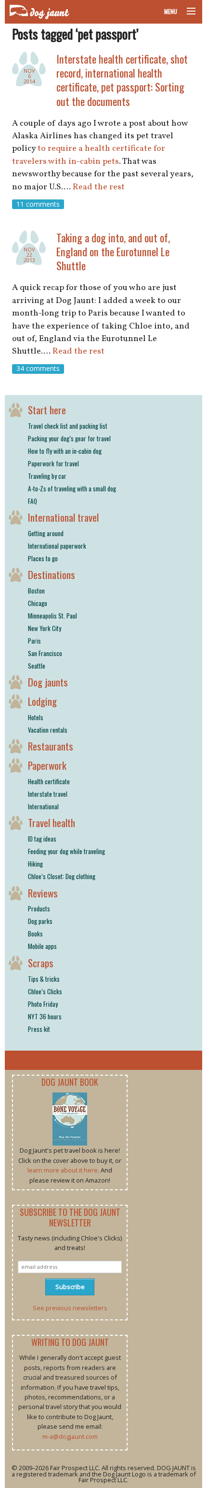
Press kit (39, 1029)
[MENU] (187, 11)
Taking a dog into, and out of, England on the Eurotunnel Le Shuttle (113, 251)
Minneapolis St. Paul (52, 615)
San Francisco (45, 653)
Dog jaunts (48, 681)
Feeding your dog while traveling (66, 851)
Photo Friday (43, 1004)
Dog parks (40, 921)
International (43, 806)
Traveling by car (47, 476)
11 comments (38, 204)
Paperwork (47, 765)
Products (39, 908)
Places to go (43, 558)
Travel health (51, 822)
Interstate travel (47, 794)
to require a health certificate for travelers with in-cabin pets (88, 155)
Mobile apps (42, 946)
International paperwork (57, 546)
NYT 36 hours (45, 1016)
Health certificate (49, 781)
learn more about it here (62, 1170)
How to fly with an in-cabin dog (65, 451)
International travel (63, 517)
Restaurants (50, 745)
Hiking (35, 864)
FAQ (32, 501)
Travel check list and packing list (67, 426)
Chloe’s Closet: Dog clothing (61, 876)
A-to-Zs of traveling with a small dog (72, 488)
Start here (47, 409)
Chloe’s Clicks (45, 991)
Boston (36, 590)
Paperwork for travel (53, 463)
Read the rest (99, 187)
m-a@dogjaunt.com (70, 1436)
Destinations (51, 574)
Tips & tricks (44, 979)
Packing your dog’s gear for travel (69, 438)
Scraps (40, 962)
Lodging (42, 701)
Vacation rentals (47, 730)
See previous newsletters (70, 1308)
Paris (34, 640)
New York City (44, 628)
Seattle (36, 666)
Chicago (37, 603)
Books (35, 933)
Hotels (35, 717)
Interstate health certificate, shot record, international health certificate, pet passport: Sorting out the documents (122, 79)
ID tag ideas (42, 838)
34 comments (38, 368)
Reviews (43, 892)
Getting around (46, 533)
